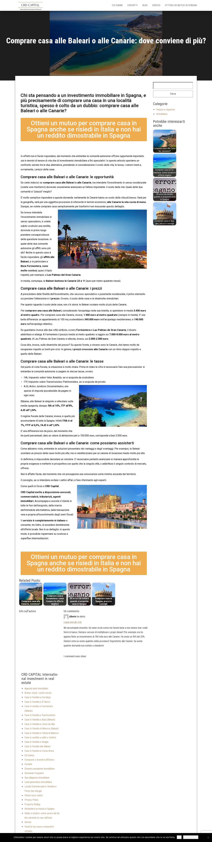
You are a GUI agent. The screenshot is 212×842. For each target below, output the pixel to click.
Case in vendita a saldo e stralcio (40, 737)
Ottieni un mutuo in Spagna (181, 5)
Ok (179, 837)
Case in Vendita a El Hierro (37, 701)
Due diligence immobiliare (37, 777)
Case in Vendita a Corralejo (38, 697)
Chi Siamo (117, 5)
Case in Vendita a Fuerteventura (40, 715)
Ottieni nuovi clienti (34, 795)
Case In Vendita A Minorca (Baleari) (42, 728)
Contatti (132, 5)
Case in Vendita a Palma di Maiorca (42, 733)
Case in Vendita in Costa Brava (39, 750)
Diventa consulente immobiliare (40, 768)
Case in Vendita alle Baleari (37, 746)
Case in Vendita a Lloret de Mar (40, 724)
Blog (145, 5)
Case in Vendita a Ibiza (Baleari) (40, 719)
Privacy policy (190, 837)
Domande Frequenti (34, 773)
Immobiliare (161, 114)
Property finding (32, 804)
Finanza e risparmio (165, 109)
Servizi (156, 5)
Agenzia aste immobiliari (36, 688)
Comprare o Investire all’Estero (39, 759)
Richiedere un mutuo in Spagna (39, 808)
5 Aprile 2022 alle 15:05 (72, 622)
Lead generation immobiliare (38, 782)
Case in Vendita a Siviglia (36, 741)
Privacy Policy (31, 799)
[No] (208, 837)
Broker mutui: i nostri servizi (38, 692)
